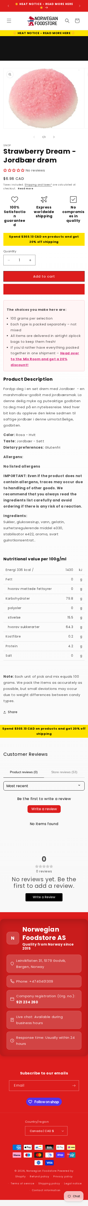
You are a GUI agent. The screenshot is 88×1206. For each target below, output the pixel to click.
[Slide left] (34, 137)
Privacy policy (63, 1176)
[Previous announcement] (8, 6)
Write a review (44, 809)
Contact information (46, 1190)
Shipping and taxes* (38, 184)
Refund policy (39, 1176)
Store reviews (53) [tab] (64, 772)
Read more (25, 188)
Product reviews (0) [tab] (24, 772)
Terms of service (22, 1183)
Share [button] (13, 712)
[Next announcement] (80, 6)
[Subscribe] (74, 1085)
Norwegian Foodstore (41, 1171)
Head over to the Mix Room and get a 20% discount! (45, 359)
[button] (9, 21)
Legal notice (72, 1183)
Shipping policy (49, 1183)
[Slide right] (54, 137)
